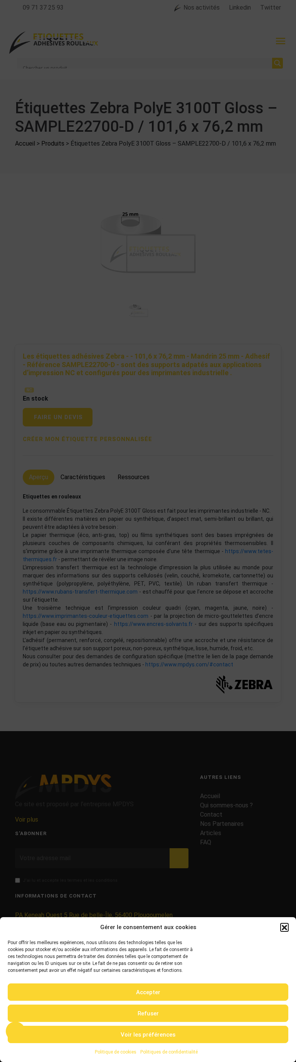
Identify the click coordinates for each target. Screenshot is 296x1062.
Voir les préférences (148, 1034)
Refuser (148, 1013)
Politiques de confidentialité (169, 1052)
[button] (284, 927)
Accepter (148, 992)
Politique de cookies (115, 1052)
